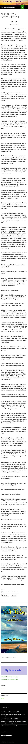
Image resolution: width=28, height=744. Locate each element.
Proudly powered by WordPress (7, 742)
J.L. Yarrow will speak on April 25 (9, 725)
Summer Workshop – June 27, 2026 (9, 718)
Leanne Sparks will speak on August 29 (10, 711)
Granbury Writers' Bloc (8, 7)
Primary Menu (26, 7)
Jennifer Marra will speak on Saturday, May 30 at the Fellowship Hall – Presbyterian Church (13, 722)
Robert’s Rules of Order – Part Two (9, 679)
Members (3, 689)
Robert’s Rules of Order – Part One (9, 676)
